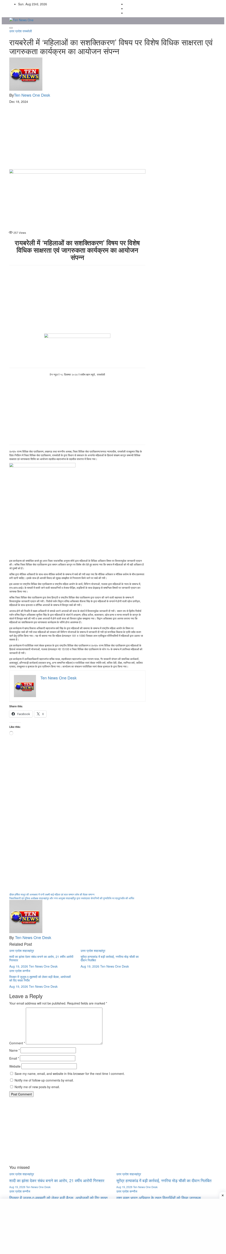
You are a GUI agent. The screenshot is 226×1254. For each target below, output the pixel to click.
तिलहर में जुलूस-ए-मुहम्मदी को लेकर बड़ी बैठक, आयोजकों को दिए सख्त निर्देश (40, 978)
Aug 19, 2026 (18, 966)
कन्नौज (26, 970)
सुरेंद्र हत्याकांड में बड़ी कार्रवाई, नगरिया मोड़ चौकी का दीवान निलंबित (110, 958)
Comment (17, 1043)
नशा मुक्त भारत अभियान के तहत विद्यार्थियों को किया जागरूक (158, 1197)
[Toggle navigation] (11, 28)
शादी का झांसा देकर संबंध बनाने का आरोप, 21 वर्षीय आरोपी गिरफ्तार (41, 958)
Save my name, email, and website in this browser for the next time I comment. (70, 1073)
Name (14, 1050)
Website (15, 1066)
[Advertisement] (113, 136)
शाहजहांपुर (28, 950)
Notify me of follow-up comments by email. (44, 1080)
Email (14, 1058)
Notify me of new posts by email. (37, 1087)
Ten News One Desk (32, 95)
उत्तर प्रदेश (16, 31)
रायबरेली (27, 31)
